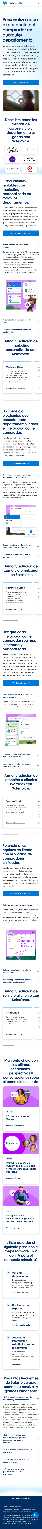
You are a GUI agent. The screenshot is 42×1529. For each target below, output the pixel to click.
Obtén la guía (11, 1228)
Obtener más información (20, 233)
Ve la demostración (20, 1292)
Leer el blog (17, 1364)
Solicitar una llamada (21, 1325)
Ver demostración (21, 82)
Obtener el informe (14, 1125)
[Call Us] (35, 1515)
